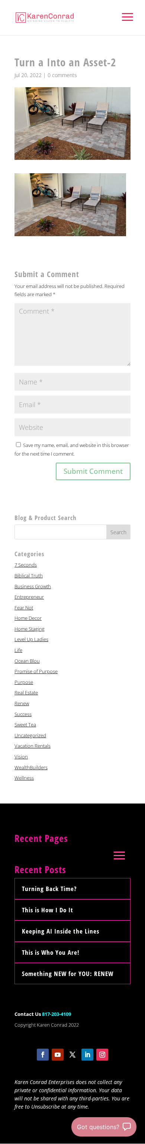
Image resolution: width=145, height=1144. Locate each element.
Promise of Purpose (36, 671)
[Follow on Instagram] (102, 1055)
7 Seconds (25, 564)
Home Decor (28, 618)
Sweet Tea (25, 724)
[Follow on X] (72, 1055)
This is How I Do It (47, 910)
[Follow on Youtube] (58, 1055)
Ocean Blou (27, 660)
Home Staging (29, 628)
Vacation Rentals (32, 745)
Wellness (24, 777)
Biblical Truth (28, 575)
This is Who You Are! (51, 952)
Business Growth (32, 586)
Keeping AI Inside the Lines (60, 931)
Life (18, 650)
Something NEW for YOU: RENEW (67, 973)
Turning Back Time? (49, 888)
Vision (21, 756)
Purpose (23, 682)
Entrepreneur (29, 596)
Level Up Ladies (31, 639)
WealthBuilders (31, 767)
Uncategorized (30, 735)
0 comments (62, 75)
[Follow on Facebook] (43, 1055)
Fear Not (23, 607)
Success (23, 714)
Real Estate (26, 692)
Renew (21, 703)
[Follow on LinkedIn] (87, 1055)
